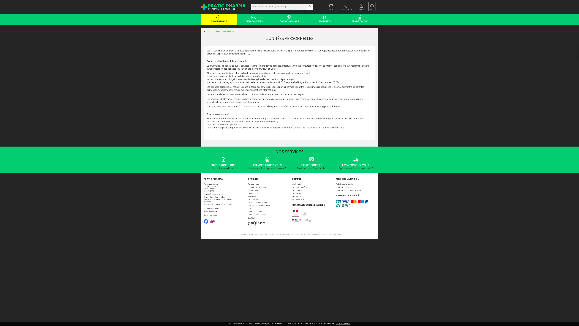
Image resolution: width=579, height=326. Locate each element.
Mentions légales (255, 212)
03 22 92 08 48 (209, 191)
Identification (297, 184)
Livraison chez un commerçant (348, 190)
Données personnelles (257, 215)
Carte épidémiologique (257, 203)
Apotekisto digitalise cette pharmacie (322, 234)
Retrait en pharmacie (344, 184)
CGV (250, 209)
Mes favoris (296, 196)
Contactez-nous (210, 215)
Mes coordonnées (299, 187)
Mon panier (296, 193)
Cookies (251, 218)
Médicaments (254, 21)
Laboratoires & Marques (257, 187)
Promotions (219, 21)
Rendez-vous (360, 21)
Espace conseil (254, 193)
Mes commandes (299, 190)
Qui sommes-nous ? (212, 209)
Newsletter (252, 196)
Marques (325, 21)
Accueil (207, 31)
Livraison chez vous (344, 187)
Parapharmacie (289, 21)
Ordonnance (253, 199)
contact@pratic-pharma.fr (214, 194)
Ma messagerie (298, 199)
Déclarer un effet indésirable (259, 206)
